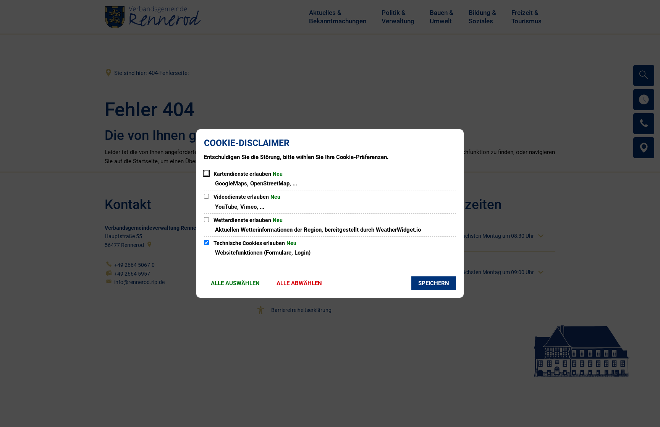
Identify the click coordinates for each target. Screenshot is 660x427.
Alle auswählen (235, 283)
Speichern (433, 283)
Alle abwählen (299, 283)
